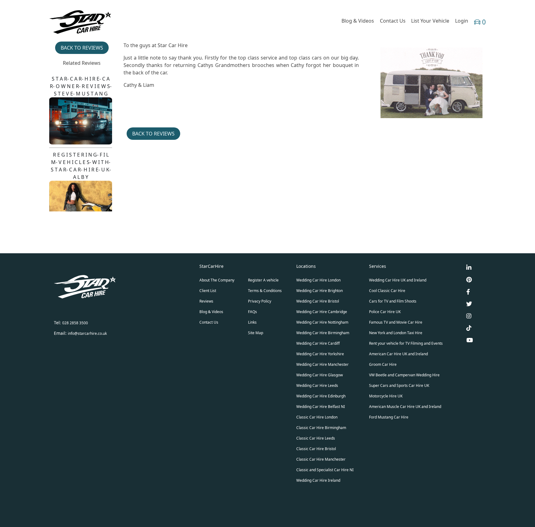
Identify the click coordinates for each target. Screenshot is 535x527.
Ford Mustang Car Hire (388, 417)
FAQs (252, 311)
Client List (207, 290)
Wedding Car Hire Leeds (317, 385)
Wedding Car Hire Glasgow (319, 375)
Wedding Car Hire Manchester (322, 364)
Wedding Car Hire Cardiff (318, 343)
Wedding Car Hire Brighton (319, 290)
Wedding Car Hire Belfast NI (320, 406)
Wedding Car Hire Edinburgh (321, 396)
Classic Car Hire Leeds (315, 438)
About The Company (216, 280)
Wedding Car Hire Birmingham (322, 332)
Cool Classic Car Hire (387, 290)
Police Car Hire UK (385, 311)
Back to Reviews (82, 47)
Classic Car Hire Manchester (321, 459)
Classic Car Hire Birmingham (321, 427)
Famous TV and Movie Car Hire (395, 322)
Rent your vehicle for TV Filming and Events (406, 343)
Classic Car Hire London (316, 417)
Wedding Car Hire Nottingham (322, 322)
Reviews (206, 301)
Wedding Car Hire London (318, 280)
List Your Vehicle (430, 20)
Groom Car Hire (383, 364)
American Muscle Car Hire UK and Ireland (405, 406)
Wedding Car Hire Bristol (317, 301)
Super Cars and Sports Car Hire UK (399, 385)
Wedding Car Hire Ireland (318, 480)
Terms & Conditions (265, 290)
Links (252, 322)
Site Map (255, 332)
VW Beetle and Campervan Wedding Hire (404, 375)
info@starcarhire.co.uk (87, 333)
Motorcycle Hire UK (385, 396)
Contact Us (393, 20)
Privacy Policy (259, 301)
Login (461, 20)
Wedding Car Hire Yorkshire (320, 353)
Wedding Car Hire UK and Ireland (397, 280)
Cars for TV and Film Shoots (392, 301)
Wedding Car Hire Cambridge (321, 311)
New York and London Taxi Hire (395, 332)
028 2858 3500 (75, 323)
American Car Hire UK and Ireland (398, 353)
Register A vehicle (263, 280)
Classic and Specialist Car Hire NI (325, 469)
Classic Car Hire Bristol (316, 448)
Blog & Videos (357, 20)
